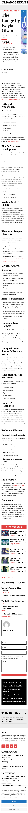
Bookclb (11, 69)
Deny (14, 805)
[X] (6, 79)
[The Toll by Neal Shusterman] (5, 560)
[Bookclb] (2, 70)
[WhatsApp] (13, 79)
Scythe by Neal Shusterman (11, 614)
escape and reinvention (13, 141)
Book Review (11, 11)
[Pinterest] (9, 79)
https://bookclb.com (6, 632)
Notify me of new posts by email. (10, 658)
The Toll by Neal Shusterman (16, 559)
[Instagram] (7, 746)
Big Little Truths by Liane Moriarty (17, 540)
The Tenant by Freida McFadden (13, 776)
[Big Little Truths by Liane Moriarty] (5, 542)
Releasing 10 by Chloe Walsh (11, 781)
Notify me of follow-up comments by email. (13, 656)
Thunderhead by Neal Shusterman (18, 568)
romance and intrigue (18, 485)
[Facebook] (2, 79)
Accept (14, 801)
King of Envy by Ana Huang (11, 786)
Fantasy (13, 535)
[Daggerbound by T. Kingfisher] (5, 533)
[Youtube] (15, 746)
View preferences (14, 809)
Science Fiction (6, 616)
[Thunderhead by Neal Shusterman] (5, 569)
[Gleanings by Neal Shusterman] (5, 551)
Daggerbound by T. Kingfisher (17, 532)
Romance (7, 44)
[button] (26, 787)
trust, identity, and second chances (10, 99)
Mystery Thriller (17, 543)
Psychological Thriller (7, 778)
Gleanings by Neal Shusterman (16, 550)
